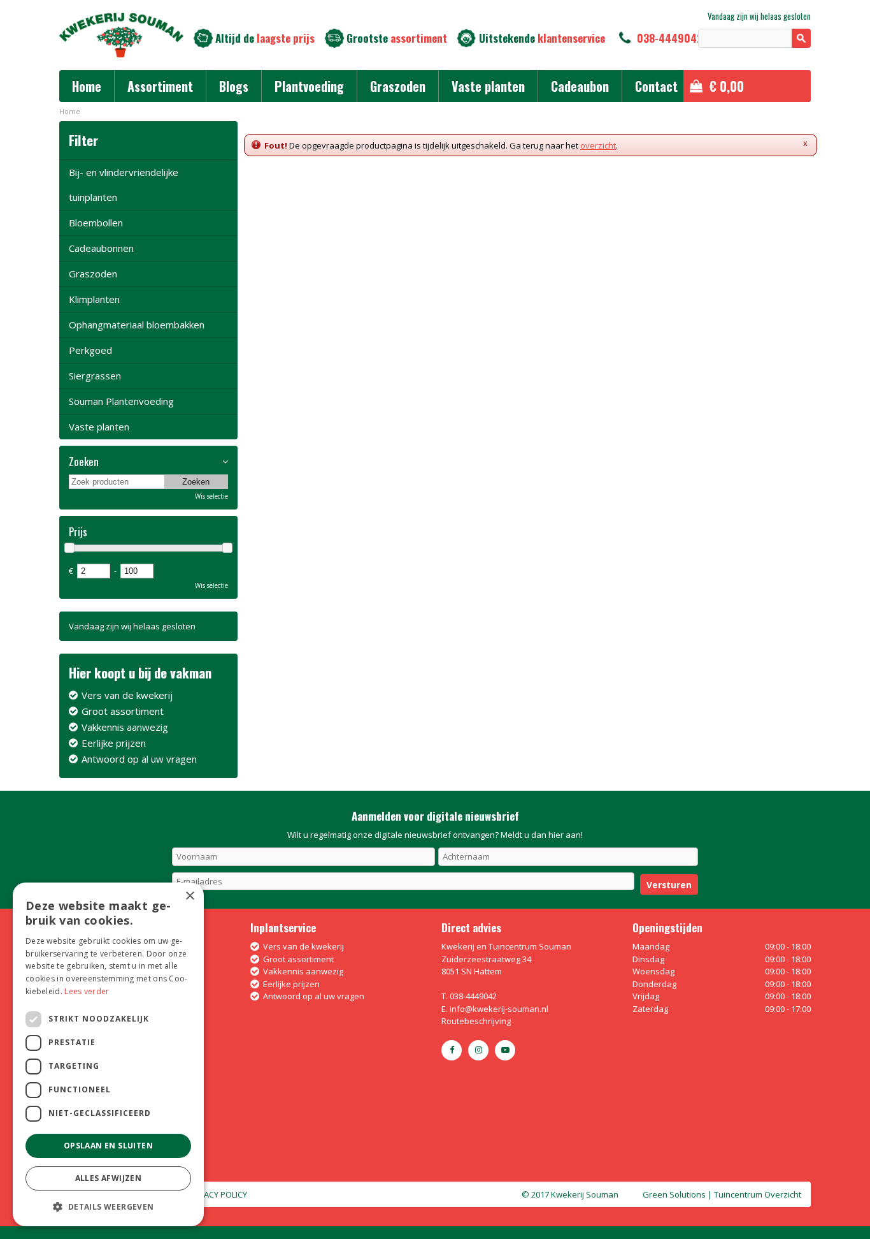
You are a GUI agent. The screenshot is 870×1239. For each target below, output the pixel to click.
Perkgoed (90, 350)
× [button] (189, 896)
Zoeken (84, 461)
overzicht (598, 145)
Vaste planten (99, 426)
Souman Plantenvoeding (121, 401)
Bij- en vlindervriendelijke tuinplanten (123, 184)
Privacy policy (217, 1194)
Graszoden (93, 273)
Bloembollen (96, 222)
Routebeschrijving (476, 1021)
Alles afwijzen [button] (108, 1178)
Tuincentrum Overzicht (757, 1194)
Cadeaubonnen (101, 248)
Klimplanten (94, 299)
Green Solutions (674, 1194)
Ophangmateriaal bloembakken (136, 324)
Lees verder (86, 991)
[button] (108, 1206)
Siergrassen (95, 375)
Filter (83, 140)
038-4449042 (669, 38)
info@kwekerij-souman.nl (499, 1009)
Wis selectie (211, 496)
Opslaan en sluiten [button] (108, 1145)
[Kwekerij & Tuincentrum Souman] (121, 35)
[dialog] (108, 1054)
